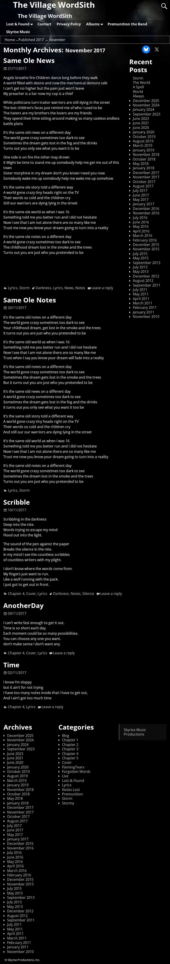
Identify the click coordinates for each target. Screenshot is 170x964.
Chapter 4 (16, 593)
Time (11, 664)
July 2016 (140, 217)
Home (10, 39)
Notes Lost (71, 789)
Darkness (43, 287)
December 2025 (146, 100)
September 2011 (146, 285)
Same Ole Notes (29, 299)
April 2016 (141, 231)
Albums (93, 24)
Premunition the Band (127, 24)
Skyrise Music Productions (135, 732)
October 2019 (144, 136)
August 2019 (143, 141)
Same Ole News (29, 60)
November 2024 (146, 105)
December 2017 (146, 172)
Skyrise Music (18, 31)
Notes (80, 287)
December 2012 (146, 276)
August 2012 (143, 280)
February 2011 (145, 307)
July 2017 (140, 190)
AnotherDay (23, 605)
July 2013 (140, 267)
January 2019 (143, 150)
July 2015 (140, 253)
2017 (40, 39)
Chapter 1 (70, 740)
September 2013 (146, 262)
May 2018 (141, 163)
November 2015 (146, 249)
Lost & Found (17, 24)
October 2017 (144, 181)
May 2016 (141, 226)
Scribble (16, 502)
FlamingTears (73, 767)
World (138, 91)
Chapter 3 (70, 749)
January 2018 (143, 168)
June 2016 (141, 222)
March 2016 (142, 235)
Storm (24, 287)
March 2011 (142, 303)
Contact (44, 24)
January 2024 (143, 109)
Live (65, 775)
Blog (65, 735)
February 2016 (145, 240)
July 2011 (140, 289)
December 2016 (146, 208)
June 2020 (141, 127)
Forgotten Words (76, 771)
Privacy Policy (69, 24)
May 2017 (141, 199)
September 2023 (146, 114)
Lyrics (12, 287)
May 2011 (141, 294)
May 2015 (141, 258)
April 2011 (141, 298)
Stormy (68, 803)
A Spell (138, 87)
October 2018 (144, 159)
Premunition (72, 794)
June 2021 (141, 123)
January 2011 (143, 312)
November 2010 (146, 316)
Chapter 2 (70, 744)
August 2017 (143, 186)
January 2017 (143, 204)
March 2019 (142, 145)
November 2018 (146, 154)
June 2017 (141, 195)
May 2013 (141, 271)
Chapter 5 (70, 758)
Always (138, 96)
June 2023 (141, 118)
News (68, 287)
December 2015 (146, 244)
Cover (31, 593)
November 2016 (146, 213)
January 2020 (143, 132)
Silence (88, 593)
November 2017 (146, 177)
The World (141, 82)
